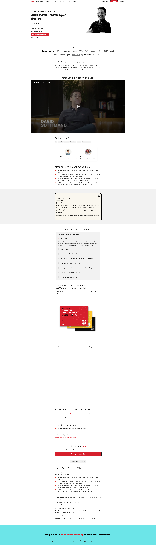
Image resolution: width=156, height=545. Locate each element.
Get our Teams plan (72, 420)
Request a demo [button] (78, 461)
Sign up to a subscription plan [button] (39, 34)
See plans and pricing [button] (79, 454)
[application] (78, 106)
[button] (78, 106)
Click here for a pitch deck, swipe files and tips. (65, 437)
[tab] (68, 154)
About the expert (60, 195)
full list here (66, 413)
